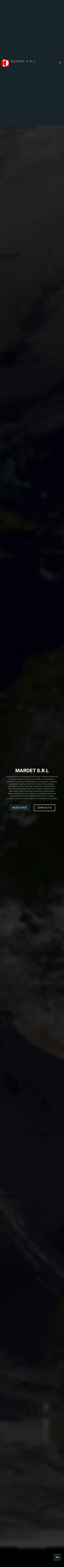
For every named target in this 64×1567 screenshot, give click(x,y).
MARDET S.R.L (23, 61)
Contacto (44, 807)
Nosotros (19, 807)
